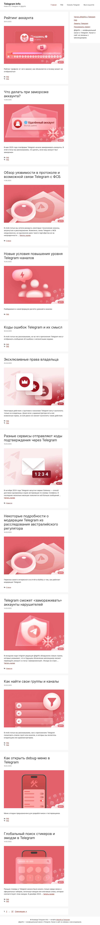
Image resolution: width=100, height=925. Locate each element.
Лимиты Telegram (81, 24)
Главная (53, 5)
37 (12, 911)
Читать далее (25, 235)
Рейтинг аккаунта (18, 18)
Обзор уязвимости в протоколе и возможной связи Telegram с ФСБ (32, 174)
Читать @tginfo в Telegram (84, 17)
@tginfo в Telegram (63, 920)
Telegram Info (12, 3)
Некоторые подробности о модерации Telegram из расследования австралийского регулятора (31, 522)
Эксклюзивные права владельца (31, 359)
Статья (8, 241)
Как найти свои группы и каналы (31, 681)
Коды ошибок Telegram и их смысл (33, 327)
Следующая (21, 911)
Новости (9, 503)
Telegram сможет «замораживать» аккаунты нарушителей (33, 602)
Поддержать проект (82, 27)
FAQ (61, 5)
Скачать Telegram (73, 5)
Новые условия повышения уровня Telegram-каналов (33, 256)
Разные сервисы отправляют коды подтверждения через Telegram (33, 438)
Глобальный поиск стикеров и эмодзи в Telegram (29, 836)
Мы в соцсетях (89, 5)
